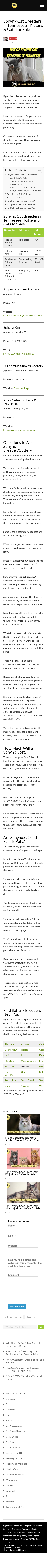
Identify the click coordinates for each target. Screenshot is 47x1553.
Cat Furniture (13, 1447)
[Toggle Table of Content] (38, 170)
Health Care (12, 1469)
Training (10, 1501)
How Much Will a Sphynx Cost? (21, 201)
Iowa (23, 1055)
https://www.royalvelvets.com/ (19, 429)
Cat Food (10, 1442)
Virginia (25, 1085)
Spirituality (11, 1490)
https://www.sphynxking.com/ (18, 353)
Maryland (10, 1060)
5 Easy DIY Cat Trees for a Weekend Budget (24, 1377)
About (8, 1548)
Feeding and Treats (15, 1458)
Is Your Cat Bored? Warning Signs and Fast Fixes (25, 1361)
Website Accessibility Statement (18, 1550)
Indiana (8, 1055)
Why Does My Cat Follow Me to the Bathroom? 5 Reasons (24, 1344)
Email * (12, 1235)
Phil (12, 42)
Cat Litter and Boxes (16, 1452)
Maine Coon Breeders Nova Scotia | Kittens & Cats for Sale (22, 1139)
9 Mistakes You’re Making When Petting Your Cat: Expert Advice (22, 1353)
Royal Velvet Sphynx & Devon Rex (26, 191)
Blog (8, 1404)
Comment (13, 1274)
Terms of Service (36, 1545)
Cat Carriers (12, 1436)
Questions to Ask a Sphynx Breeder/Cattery (19, 196)
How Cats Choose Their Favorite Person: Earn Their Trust (22, 1369)
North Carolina (9, 1073)
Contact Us (23, 1545)
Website (12, 1245)
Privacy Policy (10, 1545)
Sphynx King (17, 184)
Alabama (9, 1044)
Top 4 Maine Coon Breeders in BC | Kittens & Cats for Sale (21, 1173)
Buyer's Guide (13, 1420)
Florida (24, 1049)
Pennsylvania (11, 1080)
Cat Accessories (14, 1425)
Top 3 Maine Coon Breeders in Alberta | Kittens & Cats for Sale (22, 1207)
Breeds (9, 1415)
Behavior (10, 1398)
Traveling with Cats (16, 1507)
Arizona (25, 1044)
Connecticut (11, 1049)
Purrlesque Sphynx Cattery (23, 187)
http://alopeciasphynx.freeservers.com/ (23, 315)
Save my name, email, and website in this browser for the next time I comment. (25, 1263)
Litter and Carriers (15, 1474)
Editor (10, 1144)
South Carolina (28, 1080)
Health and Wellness (16, 1463)
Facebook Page (21, 388)
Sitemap (17, 1548)
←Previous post (13, 1317)
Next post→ (32, 1317)
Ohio (23, 1071)
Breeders (13, 38)
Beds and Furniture (15, 1393)
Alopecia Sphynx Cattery (22, 181)
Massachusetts (28, 1060)
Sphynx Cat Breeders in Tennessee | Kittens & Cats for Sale (22, 176)
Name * (12, 1225)
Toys (8, 1496)
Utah (7, 1085)
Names (9, 1485)
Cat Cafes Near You (15, 1431)
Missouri (9, 1066)
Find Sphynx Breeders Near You (21, 208)
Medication (12, 1480)
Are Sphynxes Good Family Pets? (21, 204)
